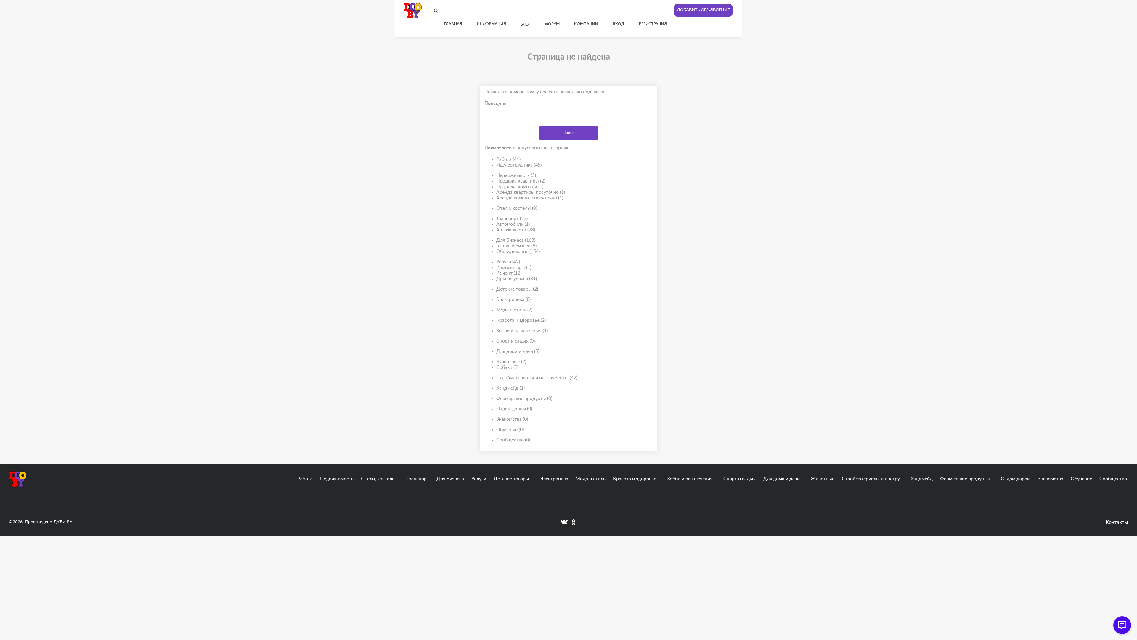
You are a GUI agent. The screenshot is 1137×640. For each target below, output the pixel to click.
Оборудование (518, 251)
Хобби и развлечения (522, 330)
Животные (511, 361)
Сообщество (513, 440)
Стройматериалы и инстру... (872, 478)
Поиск (569, 133)
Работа (508, 159)
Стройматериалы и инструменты (536, 377)
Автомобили (513, 224)
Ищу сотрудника (519, 165)
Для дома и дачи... (783, 478)
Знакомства (512, 419)
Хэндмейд (510, 388)
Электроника (513, 299)
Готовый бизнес (516, 246)
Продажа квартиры (520, 181)
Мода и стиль (514, 310)
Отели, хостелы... (380, 478)
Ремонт (508, 273)
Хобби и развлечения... (691, 478)
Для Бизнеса (515, 240)
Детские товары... (513, 478)
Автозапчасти (515, 230)
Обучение (510, 429)
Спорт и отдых (515, 341)
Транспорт (512, 218)
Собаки (507, 367)
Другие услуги (516, 278)
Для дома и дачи (517, 351)
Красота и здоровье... (636, 478)
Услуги (508, 262)
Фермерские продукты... (966, 478)
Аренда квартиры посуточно (530, 192)
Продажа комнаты (519, 186)
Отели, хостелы (516, 208)
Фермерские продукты (524, 398)
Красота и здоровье (521, 320)
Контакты (1117, 522)
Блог (526, 25)
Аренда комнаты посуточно (529, 198)
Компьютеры (513, 267)
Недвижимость (516, 175)
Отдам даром (514, 409)
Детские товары (517, 289)
